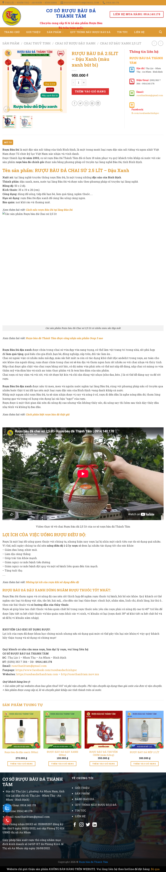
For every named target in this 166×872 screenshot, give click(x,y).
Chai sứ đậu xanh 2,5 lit (120, 43)
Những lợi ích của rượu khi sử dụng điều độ (52, 582)
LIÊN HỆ (80, 816)
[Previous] (8, 81)
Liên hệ (139, 32)
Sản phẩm (10, 43)
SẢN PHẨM (82, 793)
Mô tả (8, 142)
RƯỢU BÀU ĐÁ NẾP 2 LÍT (144, 752)
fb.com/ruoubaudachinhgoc (145, 113)
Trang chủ (12, 32)
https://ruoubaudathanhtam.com (37, 674)
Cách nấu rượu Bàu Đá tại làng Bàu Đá (49, 209)
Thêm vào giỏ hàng (90, 91)
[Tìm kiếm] (160, 32)
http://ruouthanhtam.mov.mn (80, 674)
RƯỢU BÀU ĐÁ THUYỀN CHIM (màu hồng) (103, 753)
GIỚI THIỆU (82, 787)
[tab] (7, 142)
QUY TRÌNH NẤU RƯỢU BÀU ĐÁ (96, 804)
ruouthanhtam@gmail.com (149, 95)
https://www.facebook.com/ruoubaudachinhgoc (46, 670)
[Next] (61, 81)
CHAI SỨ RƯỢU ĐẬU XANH (75, 43)
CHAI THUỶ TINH (37, 43)
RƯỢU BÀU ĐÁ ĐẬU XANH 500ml (62, 753)
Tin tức (122, 32)
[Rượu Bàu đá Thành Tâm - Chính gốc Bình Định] (15, 16)
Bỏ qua (155, 869)
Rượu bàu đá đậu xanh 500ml (21, 752)
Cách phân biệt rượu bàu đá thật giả (47, 414)
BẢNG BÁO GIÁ (84, 799)
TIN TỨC (80, 810)
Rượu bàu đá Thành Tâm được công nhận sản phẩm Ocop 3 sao (64, 338)
